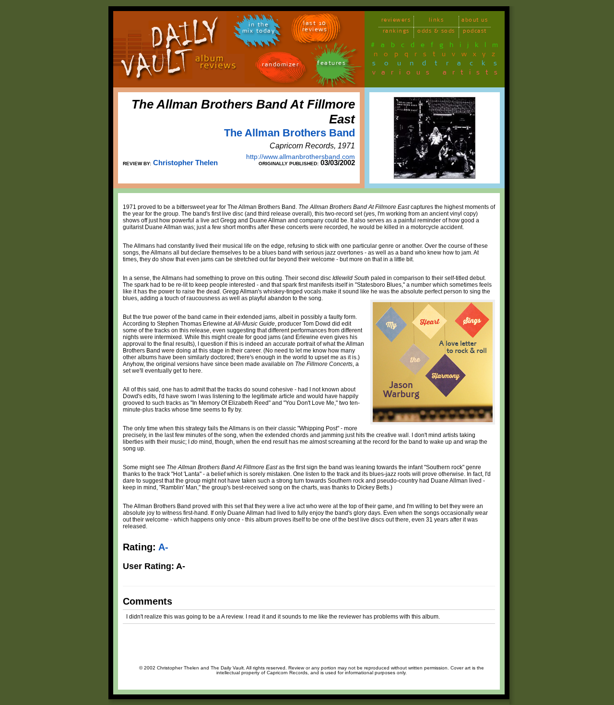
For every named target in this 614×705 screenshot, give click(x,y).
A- (163, 547)
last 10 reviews (315, 27)
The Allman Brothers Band (289, 133)
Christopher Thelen (185, 162)
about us (474, 21)
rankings (396, 32)
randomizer (280, 66)
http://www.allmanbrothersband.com (300, 156)
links (436, 21)
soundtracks (439, 65)
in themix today (258, 29)
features (331, 64)
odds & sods (436, 32)
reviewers (396, 21)
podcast (475, 32)
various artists (437, 74)
